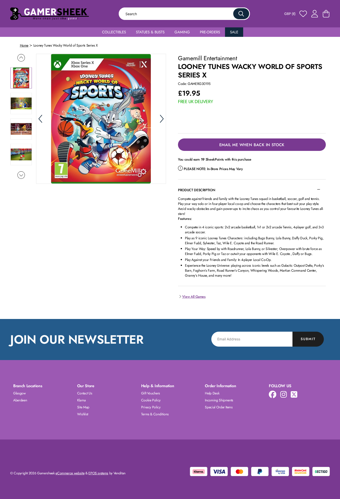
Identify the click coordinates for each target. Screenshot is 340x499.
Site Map (83, 407)
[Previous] (40, 119)
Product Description (196, 189)
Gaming (182, 32)
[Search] (241, 13)
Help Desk (212, 393)
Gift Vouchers (150, 393)
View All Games (194, 296)
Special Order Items (218, 407)
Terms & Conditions (155, 414)
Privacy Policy (151, 407)
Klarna (81, 400)
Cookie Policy (151, 400)
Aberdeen (20, 400)
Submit (308, 338)
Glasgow (19, 393)
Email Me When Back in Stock (251, 145)
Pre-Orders (210, 32)
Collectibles (114, 32)
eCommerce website (70, 473)
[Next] (162, 119)
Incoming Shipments (219, 400)
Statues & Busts (150, 32)
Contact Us (84, 393)
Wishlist (82, 414)
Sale (234, 32)
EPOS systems (98, 473)
